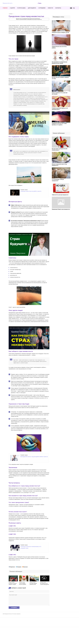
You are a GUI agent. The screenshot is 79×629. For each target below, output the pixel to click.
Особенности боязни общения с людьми (12, 584)
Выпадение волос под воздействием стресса (34, 456)
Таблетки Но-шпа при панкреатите (60, 194)
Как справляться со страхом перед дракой (44, 584)
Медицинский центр (7, 3)
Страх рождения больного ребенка (22, 584)
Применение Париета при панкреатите (61, 209)
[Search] (76, 8)
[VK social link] (74, 8)
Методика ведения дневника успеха (33, 584)
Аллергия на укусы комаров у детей (60, 32)
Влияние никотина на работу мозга (30, 191)
